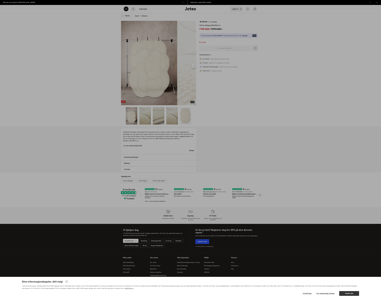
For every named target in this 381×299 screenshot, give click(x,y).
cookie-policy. (129, 288)
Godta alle (349, 293)
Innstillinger (307, 293)
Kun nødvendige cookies (325, 293)
